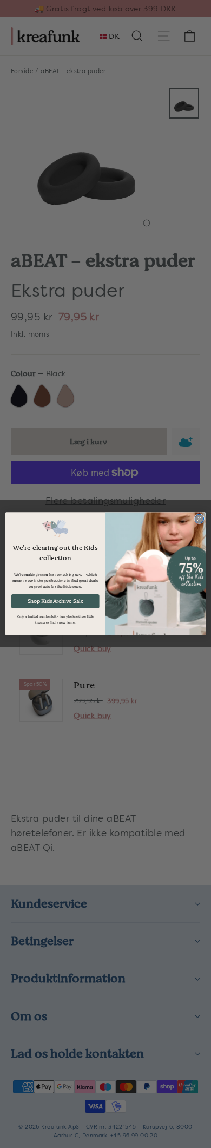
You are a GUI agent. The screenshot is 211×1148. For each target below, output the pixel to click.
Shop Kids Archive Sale (55, 601)
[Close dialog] (199, 519)
